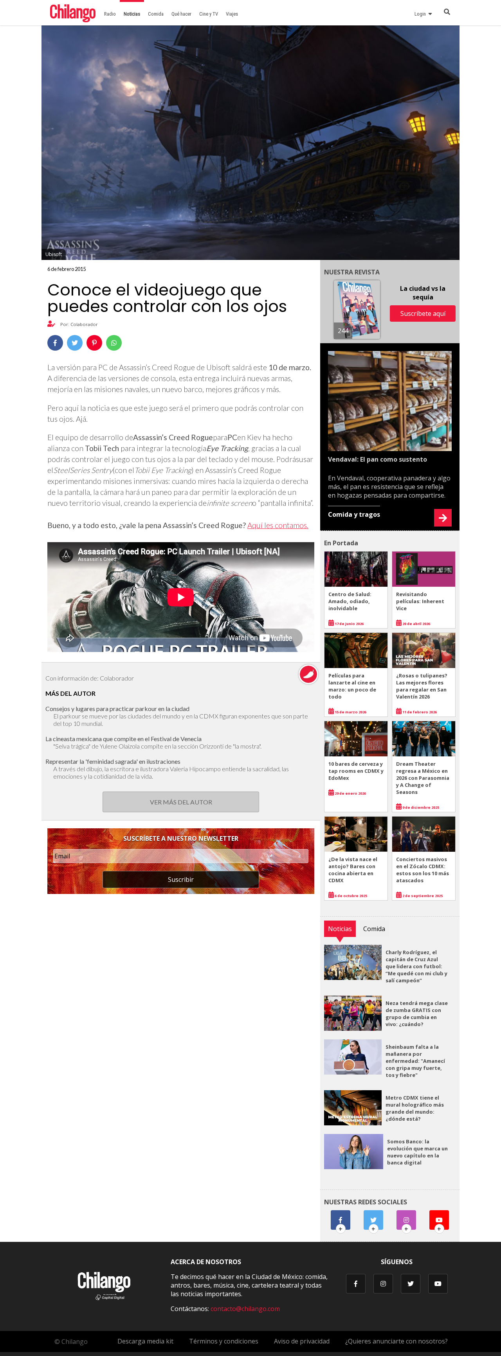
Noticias (132, 14)
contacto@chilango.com (245, 1308)
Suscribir (181, 879)
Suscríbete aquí (422, 313)
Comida (156, 14)
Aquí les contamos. (277, 525)
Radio (110, 14)
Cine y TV (208, 14)
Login (421, 14)
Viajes (232, 14)
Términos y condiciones (223, 1341)
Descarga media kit (145, 1341)
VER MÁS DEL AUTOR (181, 802)
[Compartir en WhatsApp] (114, 343)
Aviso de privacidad (302, 1341)
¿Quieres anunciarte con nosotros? (396, 1341)
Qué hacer (181, 14)
